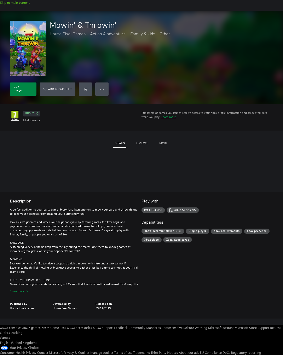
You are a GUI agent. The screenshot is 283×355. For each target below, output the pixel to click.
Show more (17, 291)
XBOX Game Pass (53, 327)
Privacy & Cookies (76, 352)
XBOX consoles (10, 327)
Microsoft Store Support (252, 327)
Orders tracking (11, 332)
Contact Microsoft (50, 352)
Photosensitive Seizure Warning (184, 327)
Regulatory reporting (246, 352)
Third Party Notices (164, 352)
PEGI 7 (29, 113)
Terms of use (123, 352)
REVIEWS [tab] (141, 143)
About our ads (189, 352)
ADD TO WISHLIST (60, 89)
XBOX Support (103, 327)
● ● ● (102, 89)
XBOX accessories (79, 327)
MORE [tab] (163, 143)
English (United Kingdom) (18, 342)
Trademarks (141, 352)
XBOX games (31, 327)
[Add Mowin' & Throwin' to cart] (85, 89)
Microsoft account (221, 327)
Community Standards (144, 327)
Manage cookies (102, 352)
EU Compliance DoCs (215, 352)
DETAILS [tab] (120, 143)
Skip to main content (15, 2)
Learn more (168, 117)
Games (5, 337)
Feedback (121, 327)
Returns (275, 327)
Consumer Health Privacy (18, 352)
